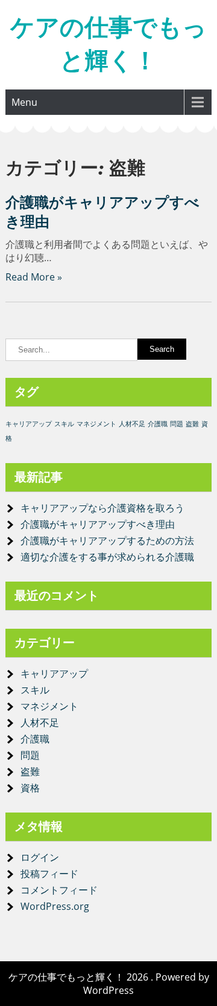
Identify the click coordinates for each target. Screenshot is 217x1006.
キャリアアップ (28, 424)
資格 (30, 787)
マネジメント (96, 424)
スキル (64, 424)
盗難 (192, 424)
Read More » (33, 277)
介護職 (158, 424)
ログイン (39, 857)
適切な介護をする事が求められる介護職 (107, 556)
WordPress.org (54, 906)
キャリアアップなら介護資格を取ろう (102, 507)
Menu (24, 102)
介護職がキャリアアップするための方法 (107, 540)
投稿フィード (49, 873)
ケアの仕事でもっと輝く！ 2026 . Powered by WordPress (108, 983)
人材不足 (132, 424)
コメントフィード (59, 890)
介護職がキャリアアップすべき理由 (97, 524)
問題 (176, 424)
